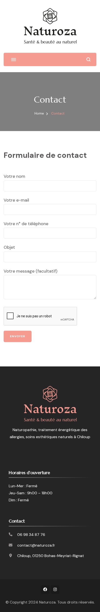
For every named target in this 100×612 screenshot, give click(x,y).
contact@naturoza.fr (36, 545)
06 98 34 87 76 (31, 534)
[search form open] (88, 59)
